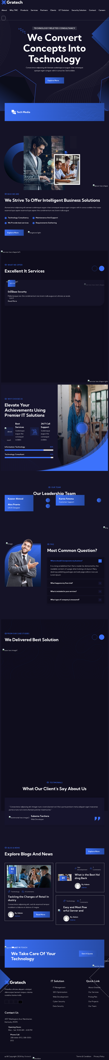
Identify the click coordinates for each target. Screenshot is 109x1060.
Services (34, 10)
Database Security (17, 291)
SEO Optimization (60, 992)
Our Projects (93, 1001)
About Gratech (94, 987)
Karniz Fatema (66, 498)
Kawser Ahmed (15, 498)
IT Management (59, 987)
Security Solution (79, 10)
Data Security (58, 1006)
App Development (82, 868)
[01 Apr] (59, 910)
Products (24, 10)
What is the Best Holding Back (87, 876)
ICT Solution (64, 10)
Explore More (53, 80)
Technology (15, 892)
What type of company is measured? (64, 600)
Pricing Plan (92, 997)
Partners (44, 10)
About (4, 10)
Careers (102, 10)
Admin (17, 916)
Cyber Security (59, 1001)
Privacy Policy (99, 1056)
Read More (12, 301)
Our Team (92, 1006)
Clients (53, 10)
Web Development (60, 997)
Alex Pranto (14, 504)
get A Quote (87, 954)
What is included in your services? (63, 591)
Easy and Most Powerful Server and (75, 909)
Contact (92, 10)
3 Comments (29, 892)
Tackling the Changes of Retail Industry (28, 898)
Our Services (93, 992)
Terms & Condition (83, 1056)
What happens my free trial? (61, 583)
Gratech (27, 1056)
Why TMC (14, 10)
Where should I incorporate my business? (66, 561)
